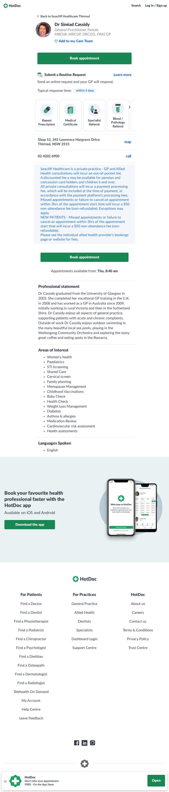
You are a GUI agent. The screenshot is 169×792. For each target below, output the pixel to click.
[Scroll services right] (129, 107)
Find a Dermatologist (31, 674)
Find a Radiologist (31, 683)
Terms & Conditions (138, 630)
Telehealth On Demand (31, 692)
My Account (31, 700)
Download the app (29, 524)
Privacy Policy (138, 639)
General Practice (84, 604)
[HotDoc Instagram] (92, 743)
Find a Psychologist (31, 648)
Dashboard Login (84, 639)
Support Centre (84, 648)
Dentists (84, 621)
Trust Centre (137, 648)
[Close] (5, 781)
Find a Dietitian (31, 656)
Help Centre (31, 709)
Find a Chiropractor (31, 639)
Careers (138, 612)
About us (138, 604)
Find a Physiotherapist (31, 621)
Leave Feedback (31, 718)
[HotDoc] (12, 5)
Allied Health (84, 612)
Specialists (84, 630)
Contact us (137, 621)
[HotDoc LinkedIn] (84, 743)
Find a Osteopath (31, 665)
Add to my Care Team (76, 41)
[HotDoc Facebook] (77, 743)
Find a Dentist (31, 612)
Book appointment (84, 58)
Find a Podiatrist (31, 630)
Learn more (123, 75)
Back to (65, 16)
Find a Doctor (31, 604)
